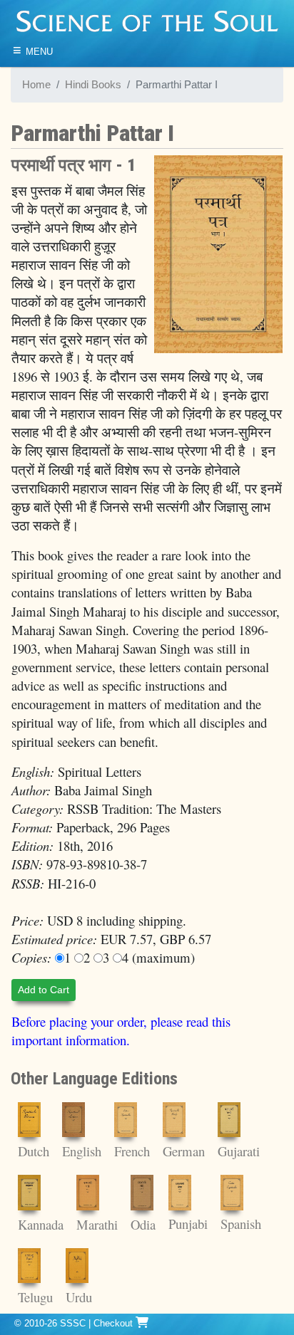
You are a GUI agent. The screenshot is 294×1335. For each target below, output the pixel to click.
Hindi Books (93, 84)
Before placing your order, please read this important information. (120, 1030)
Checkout (114, 1323)
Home (36, 84)
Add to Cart (43, 989)
